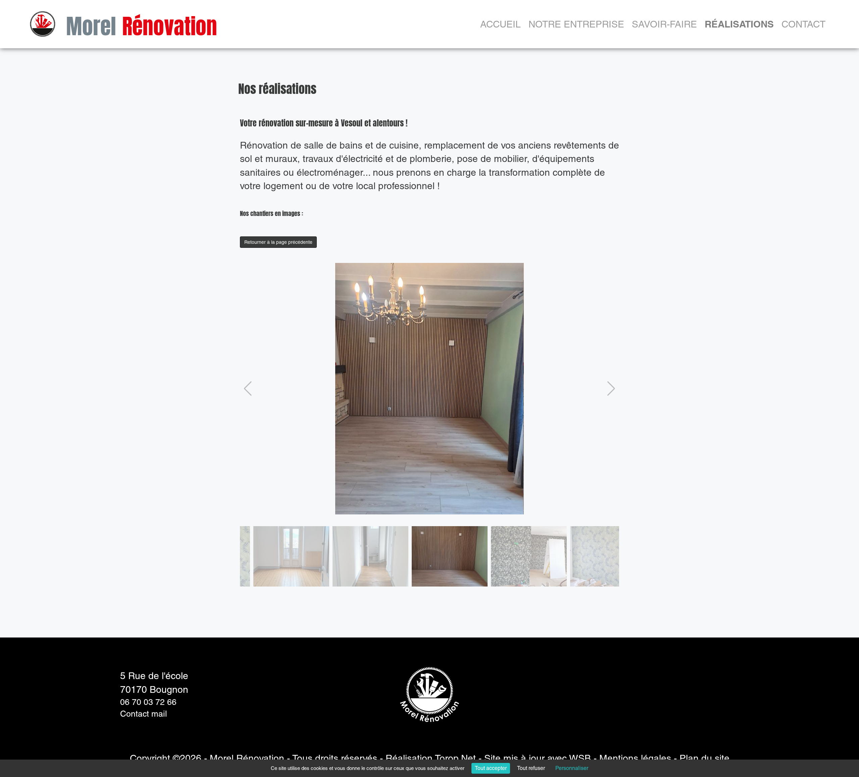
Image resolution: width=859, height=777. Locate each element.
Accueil (500, 24)
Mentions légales (635, 758)
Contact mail (143, 714)
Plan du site (704, 758)
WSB (580, 758)
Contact (803, 24)
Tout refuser (531, 768)
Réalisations (739, 24)
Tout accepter (491, 768)
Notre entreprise (576, 24)
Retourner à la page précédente (278, 242)
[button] (247, 388)
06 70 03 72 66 (148, 702)
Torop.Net (455, 758)
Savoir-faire (664, 24)
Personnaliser (571, 768)
